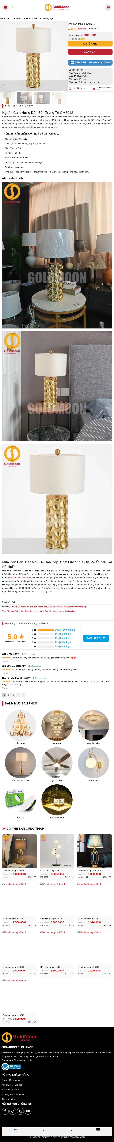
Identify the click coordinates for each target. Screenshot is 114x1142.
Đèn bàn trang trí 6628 (13, 1015)
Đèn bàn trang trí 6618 (13, 967)
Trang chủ (5, 18)
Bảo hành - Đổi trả (10, 1089)
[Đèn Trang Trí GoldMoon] (57, 7)
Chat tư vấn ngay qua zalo (93, 62)
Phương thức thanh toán (12, 1094)
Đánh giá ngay (96, 638)
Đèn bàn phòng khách (34, 611)
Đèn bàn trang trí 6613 (88, 919)
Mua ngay (90, 52)
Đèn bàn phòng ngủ (53, 611)
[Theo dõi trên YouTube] (27, 1111)
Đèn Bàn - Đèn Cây (22, 18)
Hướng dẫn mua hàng (11, 1080)
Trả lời (5, 661)
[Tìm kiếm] (13, 7)
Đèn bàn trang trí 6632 (51, 919)
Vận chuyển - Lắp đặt (11, 1085)
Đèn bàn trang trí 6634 (51, 870)
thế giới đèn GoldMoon (20, 577)
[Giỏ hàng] (108, 7)
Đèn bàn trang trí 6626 (13, 870)
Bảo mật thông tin (9, 1099)
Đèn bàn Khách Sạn (15, 611)
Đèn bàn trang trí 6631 (51, 967)
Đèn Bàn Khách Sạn (38, 607)
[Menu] (5, 7)
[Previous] (3, 56)
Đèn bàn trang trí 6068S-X (90, 870)
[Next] (62, 56)
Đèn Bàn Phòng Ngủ (43, 18)
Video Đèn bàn (69, 611)
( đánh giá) (80, 28)
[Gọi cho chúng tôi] (20, 1111)
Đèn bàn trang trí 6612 (88, 967)
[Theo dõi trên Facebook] (5, 1111)
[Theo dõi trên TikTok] (12, 1111)
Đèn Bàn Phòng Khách (58, 607)
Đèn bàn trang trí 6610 (13, 919)
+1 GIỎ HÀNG (90, 43)
